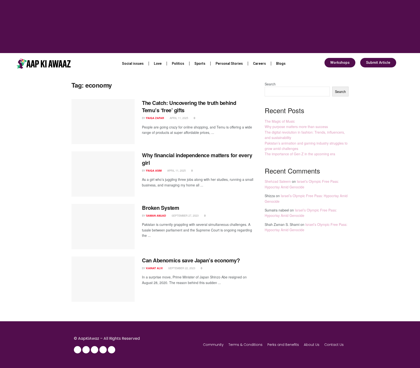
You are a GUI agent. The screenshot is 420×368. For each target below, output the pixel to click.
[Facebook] (77, 349)
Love (158, 63)
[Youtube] (103, 349)
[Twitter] (94, 349)
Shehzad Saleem (278, 181)
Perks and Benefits (283, 344)
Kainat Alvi (154, 268)
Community (213, 344)
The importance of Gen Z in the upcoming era (300, 153)
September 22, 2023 (181, 268)
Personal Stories (229, 63)
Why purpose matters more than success (296, 126)
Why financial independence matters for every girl (197, 158)
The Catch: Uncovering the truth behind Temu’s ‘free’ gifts (189, 106)
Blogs (281, 63)
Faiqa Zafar (155, 118)
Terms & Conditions (245, 344)
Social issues (133, 63)
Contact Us (334, 344)
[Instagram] (86, 349)
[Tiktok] (111, 349)
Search (270, 84)
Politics (178, 63)
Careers (259, 63)
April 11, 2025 (178, 118)
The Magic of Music (280, 121)
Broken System (160, 208)
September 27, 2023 (185, 215)
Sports (199, 63)
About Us (311, 344)
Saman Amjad (156, 215)
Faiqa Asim (154, 170)
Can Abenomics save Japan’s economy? (191, 260)
